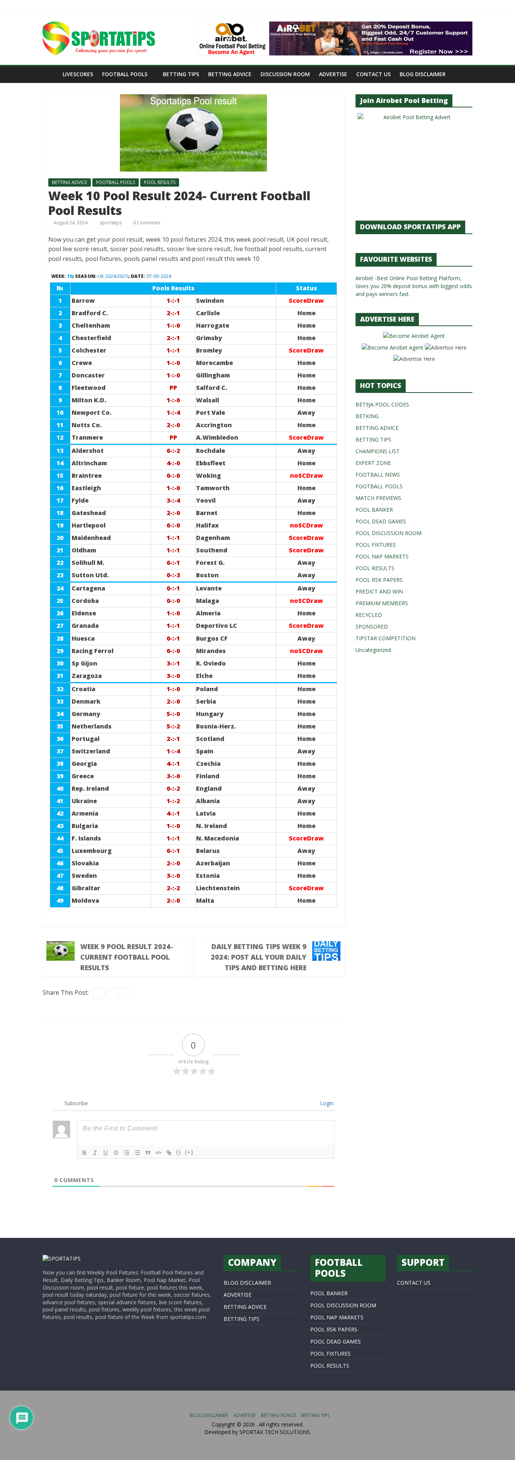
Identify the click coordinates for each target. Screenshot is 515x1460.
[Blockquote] (148, 1152)
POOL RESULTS (159, 182)
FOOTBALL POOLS (124, 74)
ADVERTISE (333, 74)
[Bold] (84, 1152)
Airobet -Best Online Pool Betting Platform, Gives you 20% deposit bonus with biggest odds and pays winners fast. (414, 286)
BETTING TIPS (181, 74)
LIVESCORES (78, 74)
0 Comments (146, 222)
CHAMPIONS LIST (378, 451)
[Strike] (116, 1152)
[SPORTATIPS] (62, 1258)
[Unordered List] (137, 1152)
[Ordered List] (126, 1152)
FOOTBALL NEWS (378, 474)
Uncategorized (373, 649)
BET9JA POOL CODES (382, 404)
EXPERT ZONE (373, 462)
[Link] (169, 1152)
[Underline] (105, 1152)
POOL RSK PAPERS (379, 579)
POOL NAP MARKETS (382, 556)
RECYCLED (369, 614)
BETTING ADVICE (229, 74)
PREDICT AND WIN (379, 591)
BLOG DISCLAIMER (423, 74)
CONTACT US (373, 74)
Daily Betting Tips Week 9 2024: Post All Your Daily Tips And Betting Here (259, 957)
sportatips (111, 222)
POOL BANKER (374, 509)
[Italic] (95, 1152)
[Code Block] (158, 1152)
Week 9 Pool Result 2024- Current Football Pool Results (126, 957)
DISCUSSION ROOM (285, 74)
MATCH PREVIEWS (378, 497)
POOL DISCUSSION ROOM (389, 533)
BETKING (367, 416)
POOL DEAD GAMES (381, 521)
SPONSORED (372, 626)
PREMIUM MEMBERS (382, 603)
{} (178, 1152)
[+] (189, 1152)
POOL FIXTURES (376, 544)
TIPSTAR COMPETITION (385, 638)
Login (326, 1103)
